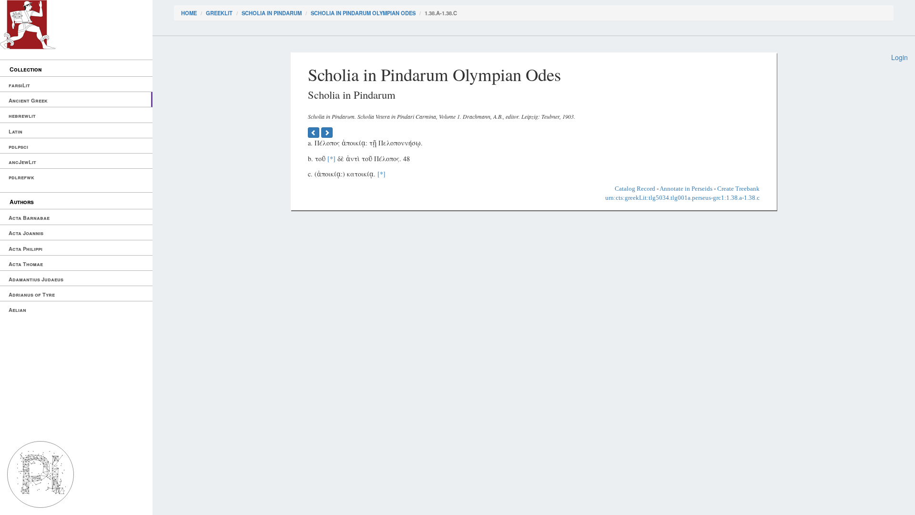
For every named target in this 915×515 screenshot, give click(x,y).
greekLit (219, 13)
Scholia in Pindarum (272, 13)
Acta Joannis (26, 233)
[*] (331, 158)
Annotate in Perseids (686, 188)
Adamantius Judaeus (36, 279)
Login (899, 57)
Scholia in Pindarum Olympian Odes (363, 13)
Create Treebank (738, 188)
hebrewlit (22, 115)
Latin (15, 131)
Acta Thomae (26, 264)
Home (189, 13)
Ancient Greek (28, 100)
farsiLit (19, 85)
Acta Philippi (25, 248)
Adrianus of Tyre (32, 294)
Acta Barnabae (29, 217)
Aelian (17, 309)
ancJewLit (22, 161)
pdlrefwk (21, 177)
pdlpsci (18, 146)
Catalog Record (635, 188)
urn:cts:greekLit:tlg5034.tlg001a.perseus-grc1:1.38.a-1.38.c (682, 197)
